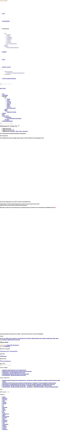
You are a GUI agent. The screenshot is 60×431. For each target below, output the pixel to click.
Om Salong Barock (8, 117)
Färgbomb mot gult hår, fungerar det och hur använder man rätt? (14, 370)
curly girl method (21, 338)
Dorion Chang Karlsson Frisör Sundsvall (14, 118)
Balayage (8, 99)
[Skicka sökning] (11, 123)
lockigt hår (44, 338)
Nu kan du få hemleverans (5, 361)
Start (3, 94)
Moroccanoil (4, 417)
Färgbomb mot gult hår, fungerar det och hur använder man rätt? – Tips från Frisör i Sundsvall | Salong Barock (22, 380)
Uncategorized (4, 429)
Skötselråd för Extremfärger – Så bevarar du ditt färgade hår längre (46, 386)
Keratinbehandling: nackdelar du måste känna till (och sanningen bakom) (15, 374)
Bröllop (6, 110)
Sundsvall (12, 339)
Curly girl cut (15, 338)
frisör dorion (29, 338)
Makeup (6, 109)
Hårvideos (4, 410)
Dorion (10, 128)
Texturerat (4, 428)
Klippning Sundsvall (35, 338)
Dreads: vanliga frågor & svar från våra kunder (47, 383)
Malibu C (4, 415)
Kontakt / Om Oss (5, 116)
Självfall (9, 339)
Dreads (8, 100)
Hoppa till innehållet (3, 0)
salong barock (4, 339)
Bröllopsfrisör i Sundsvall (11, 112)
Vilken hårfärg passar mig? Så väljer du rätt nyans (43, 385)
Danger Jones (4, 399)
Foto (3, 404)
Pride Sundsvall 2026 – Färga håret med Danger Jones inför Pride (14, 375)
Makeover (9, 106)
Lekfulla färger (3, 356)
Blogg (3, 114)
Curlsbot (7, 338)
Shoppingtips (4, 421)
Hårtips (17, 131)
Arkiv (1, 392)
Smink (3, 423)
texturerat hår (17, 339)
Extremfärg (9, 103)
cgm (4, 338)
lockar (40, 338)
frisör (25, 338)
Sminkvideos (4, 426)
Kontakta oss (7, 119)
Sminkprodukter (5, 424)
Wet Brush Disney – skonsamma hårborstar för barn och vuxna (13, 372)
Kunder (20, 131)
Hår (5, 97)
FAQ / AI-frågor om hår (11, 108)
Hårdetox (8, 104)
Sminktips (4, 425)
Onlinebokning (5, 95)
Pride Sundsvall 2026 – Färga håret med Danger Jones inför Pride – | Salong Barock (17, 385)
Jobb (3, 411)
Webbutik (4, 113)
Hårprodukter (12, 131)
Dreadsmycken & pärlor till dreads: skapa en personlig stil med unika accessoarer (17, 371)
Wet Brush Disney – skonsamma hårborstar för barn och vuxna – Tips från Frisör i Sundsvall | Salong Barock (22, 384)
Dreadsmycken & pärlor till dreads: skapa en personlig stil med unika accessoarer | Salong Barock (20, 383)
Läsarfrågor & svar (5, 414)
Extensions (9, 101)
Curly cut (10, 338)
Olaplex (8, 105)
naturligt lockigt (49, 338)
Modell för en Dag (5, 416)
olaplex (54, 338)
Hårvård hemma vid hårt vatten (49, 384)
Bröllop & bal (4, 398)
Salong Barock (25, 131)
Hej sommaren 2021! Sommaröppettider (8, 351)
